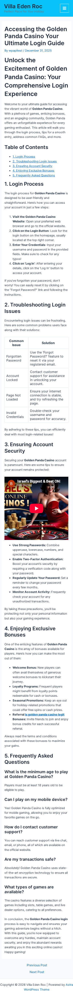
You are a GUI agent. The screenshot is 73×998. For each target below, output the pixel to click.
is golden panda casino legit (44, 714)
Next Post (37, 972)
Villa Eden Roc (23, 6)
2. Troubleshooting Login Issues (35, 161)
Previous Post (37, 965)
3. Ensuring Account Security (32, 166)
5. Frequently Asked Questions (34, 175)
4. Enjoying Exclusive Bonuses (33, 170)
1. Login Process (24, 156)
